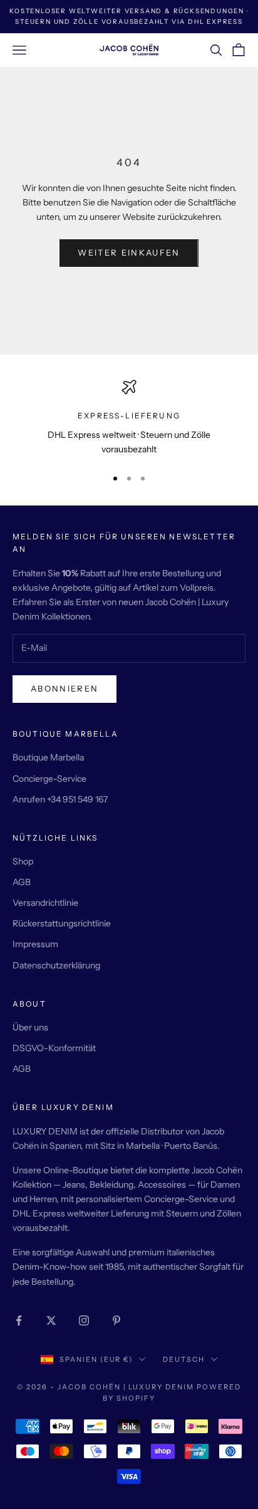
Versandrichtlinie (45, 902)
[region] (129, 418)
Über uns (30, 1027)
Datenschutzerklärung (56, 965)
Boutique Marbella (48, 757)
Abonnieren (64, 688)
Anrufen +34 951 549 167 (60, 799)
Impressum (35, 944)
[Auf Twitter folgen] (51, 1320)
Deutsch (184, 1359)
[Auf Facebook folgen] (19, 1320)
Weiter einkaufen (129, 252)
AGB (22, 882)
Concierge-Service (49, 778)
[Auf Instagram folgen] (84, 1320)
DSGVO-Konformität (54, 1048)
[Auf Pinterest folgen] (116, 1320)
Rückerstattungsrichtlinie (62, 923)
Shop (23, 861)
